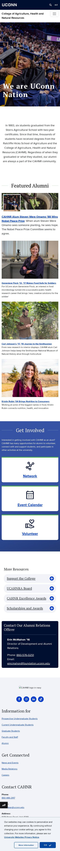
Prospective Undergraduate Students (20, 718)
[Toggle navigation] (54, 14)
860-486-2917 (8, 798)
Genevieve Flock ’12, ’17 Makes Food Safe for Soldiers (29, 283)
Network (30, 476)
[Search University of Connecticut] (50, 5)
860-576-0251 (25, 655)
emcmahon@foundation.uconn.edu (28, 663)
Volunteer (30, 534)
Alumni (5, 743)
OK (46, 845)
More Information (26, 845)
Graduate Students (11, 731)
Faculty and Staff (10, 737)
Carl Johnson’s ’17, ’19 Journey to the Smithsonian (27, 344)
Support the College (21, 578)
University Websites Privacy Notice (21, 837)
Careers (5, 775)
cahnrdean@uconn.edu (13, 807)
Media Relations (9, 769)
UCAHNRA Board (19, 588)
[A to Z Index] (56, 5)
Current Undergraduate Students (17, 724)
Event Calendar (30, 505)
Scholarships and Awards (25, 608)
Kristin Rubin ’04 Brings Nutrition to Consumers (25, 401)
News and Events (10, 762)
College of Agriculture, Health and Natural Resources (23, 16)
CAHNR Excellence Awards (26, 598)
